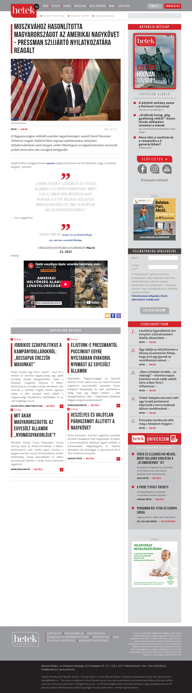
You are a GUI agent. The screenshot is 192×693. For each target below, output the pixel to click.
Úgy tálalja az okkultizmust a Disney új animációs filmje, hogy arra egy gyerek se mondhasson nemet (158, 355)
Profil (154, 6)
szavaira (50, 163)
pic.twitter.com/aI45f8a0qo (65, 240)
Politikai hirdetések (61, 640)
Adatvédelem (96, 633)
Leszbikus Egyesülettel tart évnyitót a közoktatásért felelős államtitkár (157, 334)
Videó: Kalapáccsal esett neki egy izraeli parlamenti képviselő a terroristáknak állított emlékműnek (159, 403)
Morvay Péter (75, 458)
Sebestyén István (34, 406)
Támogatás (173, 6)
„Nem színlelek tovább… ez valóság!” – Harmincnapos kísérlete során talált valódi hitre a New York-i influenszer (157, 379)
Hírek (45, 6)
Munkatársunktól (20, 469)
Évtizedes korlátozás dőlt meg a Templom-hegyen (156, 422)
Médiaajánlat (74, 633)
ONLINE (24, 129)
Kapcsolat (54, 633)
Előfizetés (124, 6)
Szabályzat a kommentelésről (68, 637)
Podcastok (80, 6)
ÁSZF (116, 637)
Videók (67, 6)
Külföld (159, 499)
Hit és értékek (168, 521)
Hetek (14, 129)
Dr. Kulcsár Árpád (147, 521)
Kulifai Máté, (18, 406)
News (112, 6)
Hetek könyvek (97, 6)
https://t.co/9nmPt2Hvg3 (77, 234)
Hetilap (56, 6)
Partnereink (100, 637)
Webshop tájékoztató (94, 640)
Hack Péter (143, 478)
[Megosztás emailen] (107, 315)
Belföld (50, 406)
